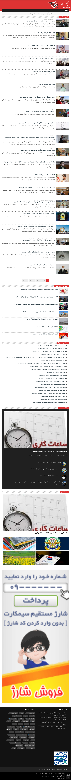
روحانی (16, 729)
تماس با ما (51, 769)
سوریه (11, 732)
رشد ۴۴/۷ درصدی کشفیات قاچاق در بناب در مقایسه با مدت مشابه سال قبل (34, 202)
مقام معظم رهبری (30, 745)
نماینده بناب (19, 745)
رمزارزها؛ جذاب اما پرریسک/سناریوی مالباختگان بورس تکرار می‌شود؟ (36, 226)
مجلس (25, 742)
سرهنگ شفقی (20, 732)
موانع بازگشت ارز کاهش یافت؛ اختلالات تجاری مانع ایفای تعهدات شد (49, 402)
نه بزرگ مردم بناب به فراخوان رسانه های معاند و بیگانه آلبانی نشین (37, 123)
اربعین (32, 716)
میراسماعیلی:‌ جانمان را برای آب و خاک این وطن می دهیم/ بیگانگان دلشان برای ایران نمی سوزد (29, 162)
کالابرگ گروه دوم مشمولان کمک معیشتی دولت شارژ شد (52, 390)
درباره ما (59, 769)
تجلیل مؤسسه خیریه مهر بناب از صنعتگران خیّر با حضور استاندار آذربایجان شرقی (36, 304)
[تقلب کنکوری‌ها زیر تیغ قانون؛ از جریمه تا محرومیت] (52, 558)
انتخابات (21, 718)
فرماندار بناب (10, 740)
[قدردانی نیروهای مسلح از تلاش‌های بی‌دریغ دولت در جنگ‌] (52, 543)
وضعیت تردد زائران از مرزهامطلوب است (44, 32)
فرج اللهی (26, 740)
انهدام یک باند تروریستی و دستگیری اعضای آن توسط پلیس (39, 213)
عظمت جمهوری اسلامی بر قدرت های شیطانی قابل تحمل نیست (38, 150)
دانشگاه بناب (11, 726)
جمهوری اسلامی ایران (29, 726)
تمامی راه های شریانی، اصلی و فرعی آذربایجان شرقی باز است (41, 319)
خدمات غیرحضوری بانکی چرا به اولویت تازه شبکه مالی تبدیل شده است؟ (49, 352)
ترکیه (15, 724)
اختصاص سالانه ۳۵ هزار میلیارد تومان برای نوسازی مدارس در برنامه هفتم (49, 393)
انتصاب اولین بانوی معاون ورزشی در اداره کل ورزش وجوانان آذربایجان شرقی (37, 297)
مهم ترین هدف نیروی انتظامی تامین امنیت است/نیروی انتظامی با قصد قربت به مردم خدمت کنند (30, 138)
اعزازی (26, 716)
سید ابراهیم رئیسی (22, 734)
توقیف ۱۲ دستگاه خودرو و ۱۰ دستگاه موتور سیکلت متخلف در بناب (37, 97)
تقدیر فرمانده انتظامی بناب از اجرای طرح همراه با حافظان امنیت (37, 240)
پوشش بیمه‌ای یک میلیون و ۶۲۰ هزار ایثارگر (56, 372)
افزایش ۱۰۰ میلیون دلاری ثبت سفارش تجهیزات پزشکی (53, 396)
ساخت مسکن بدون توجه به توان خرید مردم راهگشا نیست (52, 375)
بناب (33, 724)
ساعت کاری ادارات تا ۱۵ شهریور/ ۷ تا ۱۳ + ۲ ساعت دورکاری (52, 346)
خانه (65, 769)
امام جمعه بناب (30, 718)
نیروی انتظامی (30, 748)
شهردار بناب (11, 734)
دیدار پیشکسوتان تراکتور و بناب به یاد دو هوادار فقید (52, 360)
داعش (19, 726)
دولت (32, 729)
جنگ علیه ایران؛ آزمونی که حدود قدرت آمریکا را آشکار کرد (52, 378)
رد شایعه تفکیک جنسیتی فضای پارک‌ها (45, 174)
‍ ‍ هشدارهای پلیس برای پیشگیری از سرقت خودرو (42, 265)
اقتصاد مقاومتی (17, 716)
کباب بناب (42, 769)
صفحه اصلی (52, 14)
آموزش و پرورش (13, 713)
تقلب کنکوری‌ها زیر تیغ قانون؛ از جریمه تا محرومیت (54, 354)
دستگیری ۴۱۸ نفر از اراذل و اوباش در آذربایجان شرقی (41, 21)
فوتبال (32, 742)
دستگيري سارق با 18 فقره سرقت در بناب (44, 71)
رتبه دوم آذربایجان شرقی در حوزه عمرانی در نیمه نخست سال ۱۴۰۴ (40, 312)
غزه (33, 740)
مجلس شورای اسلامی (15, 742)
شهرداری (32, 737)
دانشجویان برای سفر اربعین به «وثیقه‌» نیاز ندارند (41, 45)
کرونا (14, 748)
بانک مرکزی (16, 721)
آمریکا (22, 713)
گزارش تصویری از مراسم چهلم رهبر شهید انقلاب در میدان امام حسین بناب (47, 366)
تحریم (21, 724)
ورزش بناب (21, 748)
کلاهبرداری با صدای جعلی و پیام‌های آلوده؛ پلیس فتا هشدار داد (51, 381)
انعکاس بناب (13, 718)
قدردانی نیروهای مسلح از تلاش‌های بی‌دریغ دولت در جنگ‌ (52, 348)
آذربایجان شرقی (30, 713)
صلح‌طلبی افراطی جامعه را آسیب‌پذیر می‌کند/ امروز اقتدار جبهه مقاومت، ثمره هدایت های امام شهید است (41, 364)
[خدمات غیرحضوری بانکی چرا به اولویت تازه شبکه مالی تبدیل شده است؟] (19, 543)
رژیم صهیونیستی (30, 732)
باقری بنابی (25, 721)
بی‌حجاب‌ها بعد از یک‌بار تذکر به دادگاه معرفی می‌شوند (40, 111)
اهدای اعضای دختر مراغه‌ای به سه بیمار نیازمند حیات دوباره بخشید (39, 289)
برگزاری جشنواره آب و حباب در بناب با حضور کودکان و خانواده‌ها (50, 387)
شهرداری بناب (23, 737)
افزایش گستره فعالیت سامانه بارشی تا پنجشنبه (45, 334)
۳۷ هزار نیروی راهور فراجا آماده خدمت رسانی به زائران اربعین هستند (36, 58)
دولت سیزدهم (24, 729)
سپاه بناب (32, 734)
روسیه (9, 729)
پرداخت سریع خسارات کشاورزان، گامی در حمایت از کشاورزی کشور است (49, 369)
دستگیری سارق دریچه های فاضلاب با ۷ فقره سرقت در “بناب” (38, 252)
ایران (33, 721)
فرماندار (19, 740)
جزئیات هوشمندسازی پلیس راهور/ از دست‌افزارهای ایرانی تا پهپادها (37, 187)
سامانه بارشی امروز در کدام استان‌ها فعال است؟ (45, 326)
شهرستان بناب (14, 737)
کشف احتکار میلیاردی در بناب (47, 84)
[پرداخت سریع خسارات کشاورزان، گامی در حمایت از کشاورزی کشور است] (19, 558)
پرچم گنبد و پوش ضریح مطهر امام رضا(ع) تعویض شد (53, 399)
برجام (9, 721)
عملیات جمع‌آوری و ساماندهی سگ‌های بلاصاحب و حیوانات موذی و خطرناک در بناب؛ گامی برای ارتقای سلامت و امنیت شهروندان (35, 358)
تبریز (27, 724)
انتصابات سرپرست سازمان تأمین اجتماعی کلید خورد (53, 384)
